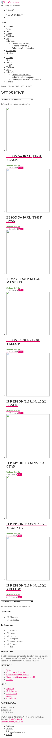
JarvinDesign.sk (15, 719)
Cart (9, 734)
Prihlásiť (10, 10)
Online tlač (11, 50)
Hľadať (9, 729)
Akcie (8, 31)
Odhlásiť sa (11, 698)
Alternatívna (15, 617)
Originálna (14, 620)
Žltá (11, 647)
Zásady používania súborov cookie (26, 79)
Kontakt (9, 53)
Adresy (9, 696)
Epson (11, 86)
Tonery (9, 34)
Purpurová (14, 644)
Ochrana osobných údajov (23, 48)
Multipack (14, 639)
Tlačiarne (10, 36)
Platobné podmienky (20, 46)
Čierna (12, 633)
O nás (8, 29)
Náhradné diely (16, 641)
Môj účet (10, 689)
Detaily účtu (11, 693)
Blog (8, 38)
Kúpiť (20, 168)
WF (17, 86)
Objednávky (11, 691)
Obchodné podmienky (21, 43)
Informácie (10, 41)
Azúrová (13, 630)
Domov (9, 26)
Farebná (13, 636)
